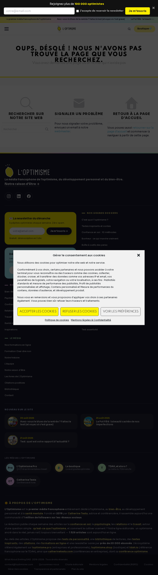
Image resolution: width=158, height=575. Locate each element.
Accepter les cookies (37, 311)
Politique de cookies (57, 319)
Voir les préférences (121, 311)
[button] (139, 255)
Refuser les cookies (79, 311)
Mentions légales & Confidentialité (91, 319)
